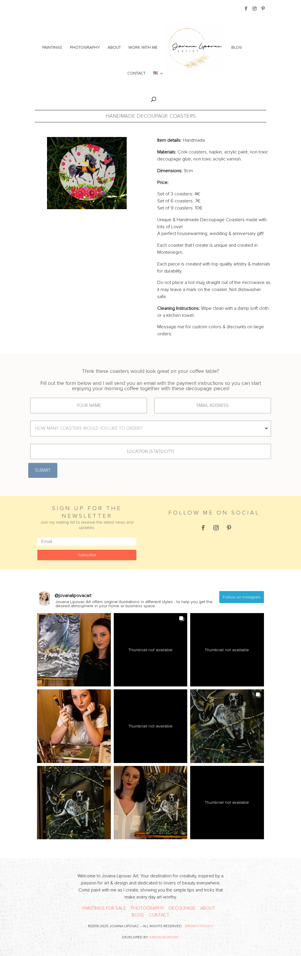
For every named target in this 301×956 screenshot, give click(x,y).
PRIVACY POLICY (199, 926)
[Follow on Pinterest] (229, 527)
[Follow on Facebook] (203, 527)
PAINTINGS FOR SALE (104, 908)
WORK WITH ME (143, 47)
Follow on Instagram (241, 597)
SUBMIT (43, 470)
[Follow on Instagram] (216, 527)
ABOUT (114, 47)
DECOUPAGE (182, 908)
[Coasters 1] (87, 173)
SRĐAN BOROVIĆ (164, 937)
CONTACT (136, 73)
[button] (74, 649)
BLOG (236, 47)
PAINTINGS (52, 47)
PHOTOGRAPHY (85, 47)
